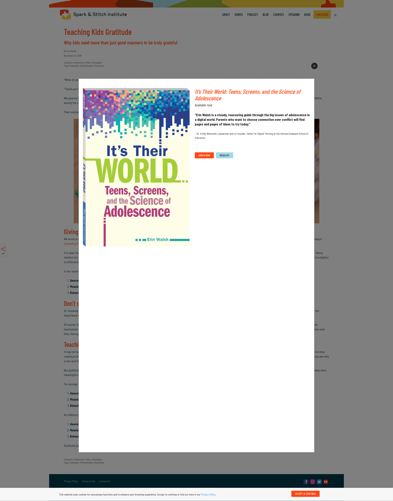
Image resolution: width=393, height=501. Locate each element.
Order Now (204, 155)
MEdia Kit (225, 155)
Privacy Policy (208, 494)
